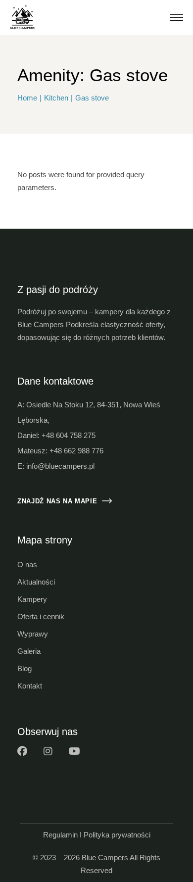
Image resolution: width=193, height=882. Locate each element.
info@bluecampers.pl (60, 466)
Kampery (32, 599)
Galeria (29, 651)
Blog (24, 668)
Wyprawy (32, 634)
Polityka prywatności (117, 835)
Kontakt (29, 686)
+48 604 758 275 (69, 435)
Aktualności (36, 582)
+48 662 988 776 (76, 450)
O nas (27, 564)
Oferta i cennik (40, 616)
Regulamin (60, 835)
